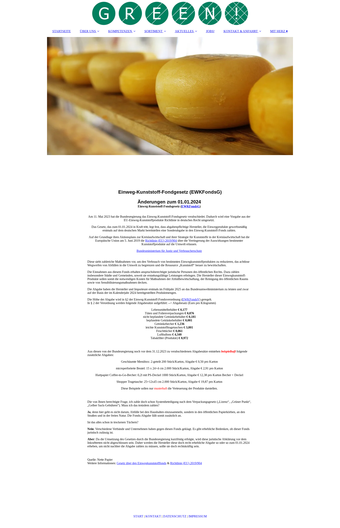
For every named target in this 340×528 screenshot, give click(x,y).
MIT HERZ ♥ (279, 31)
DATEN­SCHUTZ (174, 516)
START (138, 516)
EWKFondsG (190, 206)
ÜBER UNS (88, 31)
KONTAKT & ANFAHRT (241, 31)
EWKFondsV (191, 299)
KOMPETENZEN (120, 31)
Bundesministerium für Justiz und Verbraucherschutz (169, 250)
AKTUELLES (184, 31)
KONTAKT (153, 516)
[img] (170, 13)
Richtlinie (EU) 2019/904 (161, 240)
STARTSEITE (61, 31)
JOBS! (210, 31)
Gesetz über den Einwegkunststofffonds (141, 463)
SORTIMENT (153, 31)
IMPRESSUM (197, 516)
